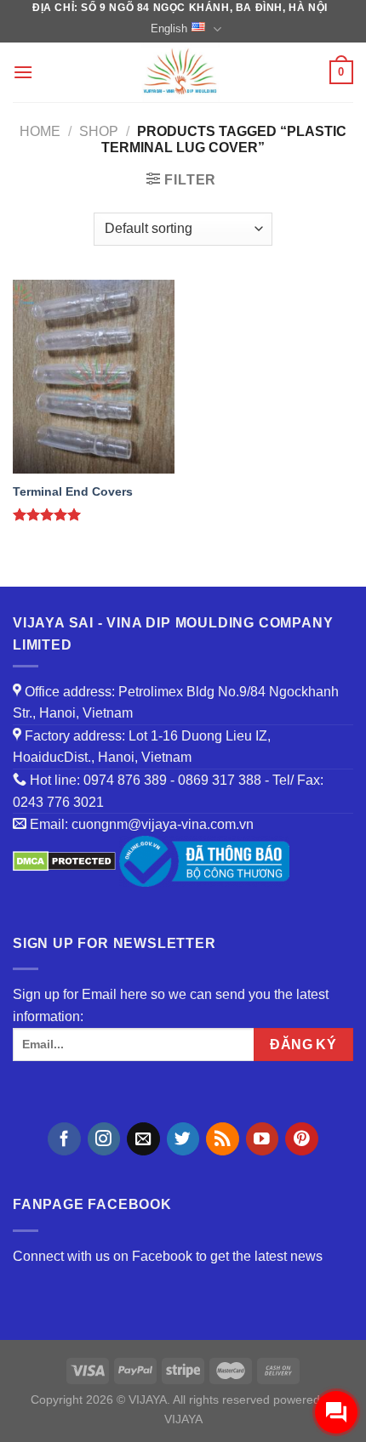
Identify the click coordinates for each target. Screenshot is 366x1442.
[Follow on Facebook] (64, 1138)
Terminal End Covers (73, 491)
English (169, 28)
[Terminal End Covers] (93, 377)
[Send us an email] (143, 1138)
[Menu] (23, 72)
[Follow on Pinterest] (301, 1138)
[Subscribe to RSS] (222, 1138)
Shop (98, 131)
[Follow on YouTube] (262, 1138)
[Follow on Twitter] (183, 1138)
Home (40, 131)
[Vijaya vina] (181, 72)
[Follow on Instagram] (104, 1138)
